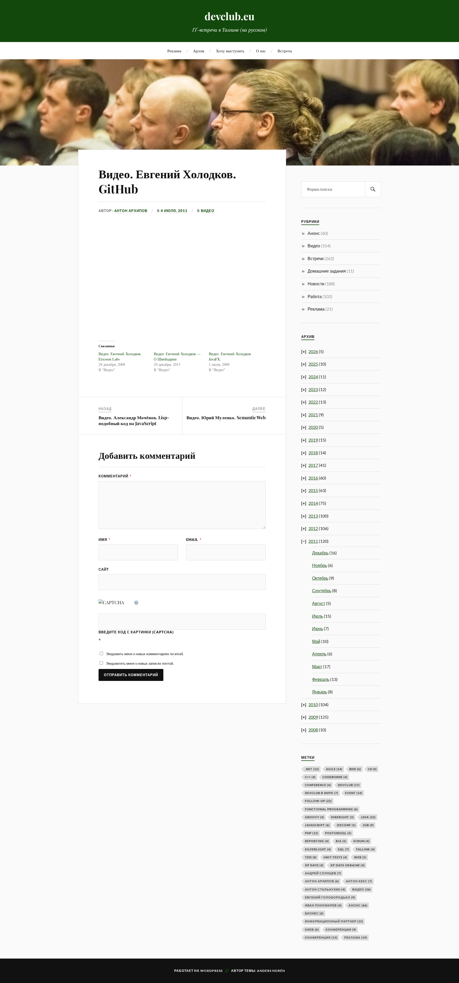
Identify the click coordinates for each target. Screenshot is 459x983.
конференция (321, 937)
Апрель (319, 653)
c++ (310, 777)
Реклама (174, 50)
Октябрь (320, 578)
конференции (341, 929)
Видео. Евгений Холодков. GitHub (167, 181)
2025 (313, 363)
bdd (355, 769)
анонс (357, 905)
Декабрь (320, 552)
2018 (313, 452)
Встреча (285, 50)
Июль (317, 615)
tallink (365, 849)
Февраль (320, 679)
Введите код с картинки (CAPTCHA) (136, 632)
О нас (261, 50)
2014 (313, 503)
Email (193, 539)
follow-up (318, 801)
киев (312, 929)
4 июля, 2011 (174, 211)
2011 (313, 541)
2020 (313, 427)
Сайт (104, 569)
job (368, 825)
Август (318, 603)
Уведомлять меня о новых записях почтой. (140, 663)
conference (318, 785)
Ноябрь (319, 565)
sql (343, 849)
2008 (313, 729)
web (360, 857)
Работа (315, 296)
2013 (313, 515)
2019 (313, 439)
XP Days (314, 865)
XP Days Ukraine (347, 865)
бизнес (314, 913)
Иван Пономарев (323, 905)
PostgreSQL (338, 833)
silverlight (318, 849)
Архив (198, 50)
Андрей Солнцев (323, 873)
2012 (313, 528)
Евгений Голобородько (330, 897)
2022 (313, 401)
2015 (313, 490)
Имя (104, 539)
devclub (349, 785)
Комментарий (115, 476)
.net (312, 769)
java (368, 817)
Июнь (317, 628)
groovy (314, 817)
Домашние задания (327, 270)
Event (353, 793)
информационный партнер (334, 921)
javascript (317, 825)
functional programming (331, 809)
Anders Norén (271, 971)
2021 (313, 414)
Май (316, 641)
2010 (313, 704)
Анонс (314, 233)
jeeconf (346, 825)
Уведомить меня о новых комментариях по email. (145, 654)
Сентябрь (321, 590)
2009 (313, 716)
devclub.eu (229, 16)
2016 (313, 477)
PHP (311, 833)
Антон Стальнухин (325, 889)
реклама (355, 937)
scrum (361, 841)
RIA (341, 841)
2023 (313, 389)
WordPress (211, 971)
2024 (313, 376)
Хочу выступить (230, 50)
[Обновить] (136, 602)
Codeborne (334, 777)
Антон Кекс (359, 881)
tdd (311, 857)
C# (372, 769)
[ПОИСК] (373, 189)
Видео (207, 211)
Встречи (316, 258)
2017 (313, 465)
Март (317, 666)
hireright (342, 817)
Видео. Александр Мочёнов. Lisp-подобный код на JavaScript (134, 420)
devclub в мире (321, 793)
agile (334, 769)
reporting (317, 841)
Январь (319, 691)
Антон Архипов (130, 211)
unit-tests (335, 857)
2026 (313, 351)
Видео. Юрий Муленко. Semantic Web (226, 417)
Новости (316, 283)
